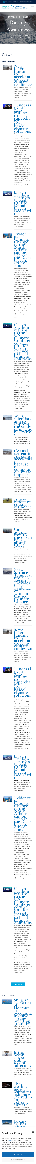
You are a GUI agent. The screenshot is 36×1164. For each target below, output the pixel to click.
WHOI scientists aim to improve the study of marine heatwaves (23, 425)
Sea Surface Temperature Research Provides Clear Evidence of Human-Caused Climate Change (23, 585)
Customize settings (18, 1160)
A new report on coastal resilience (23, 503)
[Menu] (32, 7)
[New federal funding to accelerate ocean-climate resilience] (7, 67)
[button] (33, 1132)
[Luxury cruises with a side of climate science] (7, 1122)
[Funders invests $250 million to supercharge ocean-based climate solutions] (7, 106)
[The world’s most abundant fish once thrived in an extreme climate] (7, 1085)
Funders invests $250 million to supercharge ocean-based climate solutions (22, 118)
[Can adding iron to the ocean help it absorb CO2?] (7, 530)
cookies (10, 1140)
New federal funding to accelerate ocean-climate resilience (23, 75)
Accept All (18, 1154)
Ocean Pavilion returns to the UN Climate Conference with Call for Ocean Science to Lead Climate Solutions (23, 342)
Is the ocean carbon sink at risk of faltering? (22, 1058)
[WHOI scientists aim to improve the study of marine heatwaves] (7, 417)
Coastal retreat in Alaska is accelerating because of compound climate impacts (23, 462)
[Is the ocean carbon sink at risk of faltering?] (7, 1053)
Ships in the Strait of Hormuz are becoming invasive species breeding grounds (23, 1011)
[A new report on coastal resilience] (7, 500)
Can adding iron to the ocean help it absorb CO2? (23, 537)
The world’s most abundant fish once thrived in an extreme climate (23, 1094)
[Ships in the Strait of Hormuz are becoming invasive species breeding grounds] (7, 1001)
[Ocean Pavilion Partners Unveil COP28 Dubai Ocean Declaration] (7, 193)
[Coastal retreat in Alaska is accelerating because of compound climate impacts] (7, 452)
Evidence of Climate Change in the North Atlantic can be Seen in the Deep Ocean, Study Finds (22, 249)
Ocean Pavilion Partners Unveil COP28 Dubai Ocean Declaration (22, 203)
